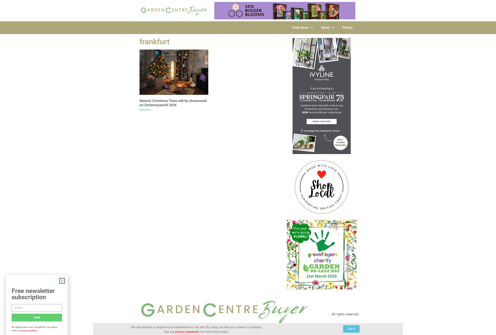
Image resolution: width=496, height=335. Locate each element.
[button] (62, 281)
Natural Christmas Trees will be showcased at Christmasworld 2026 (173, 103)
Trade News (300, 27)
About (325, 27)
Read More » (146, 109)
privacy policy (29, 330)
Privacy (347, 27)
